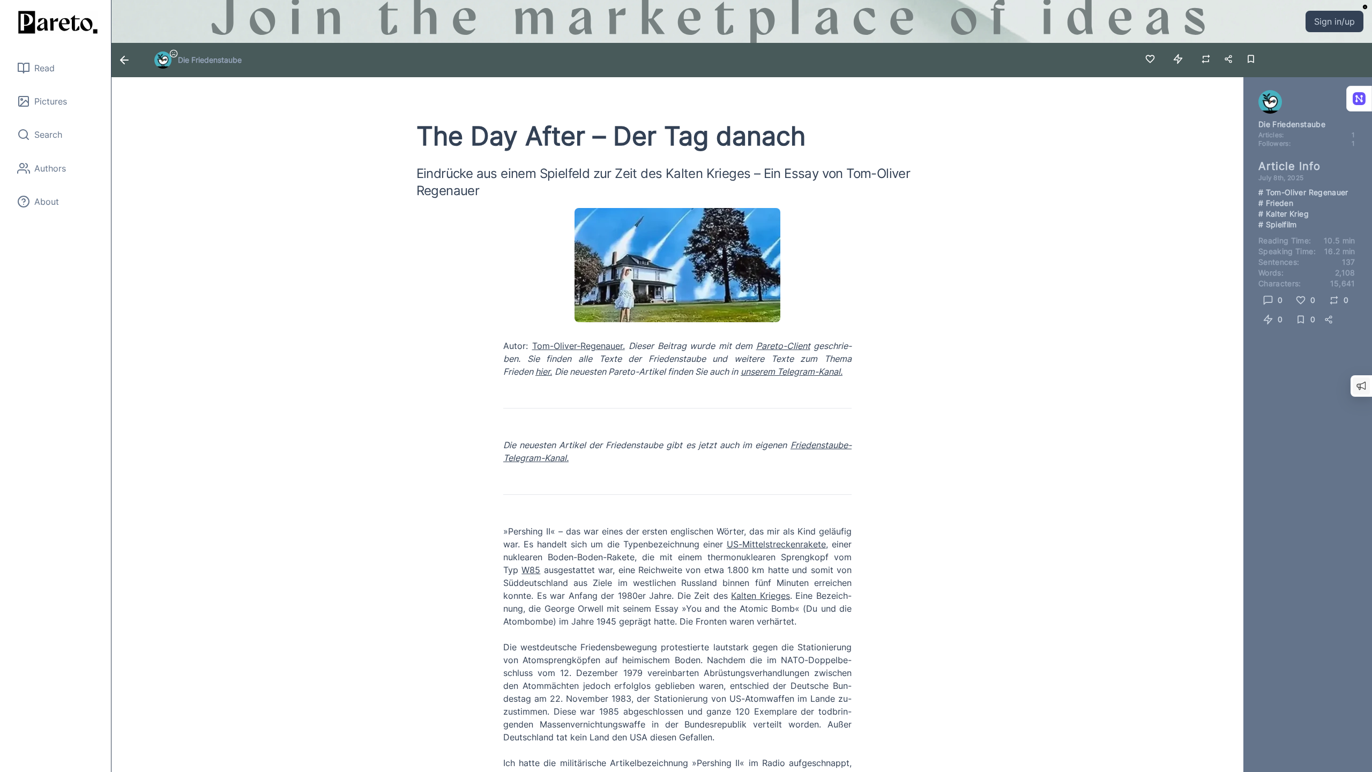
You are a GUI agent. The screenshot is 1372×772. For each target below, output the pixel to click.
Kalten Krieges (760, 595)
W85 (530, 570)
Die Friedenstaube (210, 59)
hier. (543, 371)
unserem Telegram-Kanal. (791, 371)
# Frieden (1275, 202)
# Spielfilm (1277, 224)
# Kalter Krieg (1283, 213)
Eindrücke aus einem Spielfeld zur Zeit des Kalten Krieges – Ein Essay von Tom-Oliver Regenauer (663, 182)
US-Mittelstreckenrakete (776, 544)
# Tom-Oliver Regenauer (1303, 192)
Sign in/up (1334, 21)
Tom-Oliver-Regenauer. (578, 345)
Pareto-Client (783, 345)
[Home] (55, 22)
